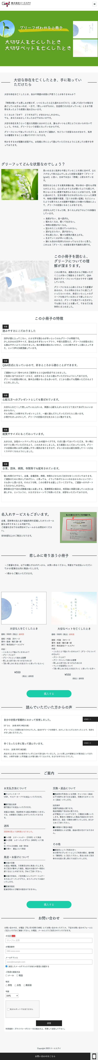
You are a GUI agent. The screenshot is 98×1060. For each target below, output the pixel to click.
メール (11, 975)
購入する (49, 693)
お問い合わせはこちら (45, 1056)
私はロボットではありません (21, 1009)
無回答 (29, 985)
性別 (7, 982)
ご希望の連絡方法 (13, 972)
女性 (19, 985)
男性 (10, 985)
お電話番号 (10, 947)
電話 (21, 975)
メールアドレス (12, 958)
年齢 (7, 991)
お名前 (8, 936)
